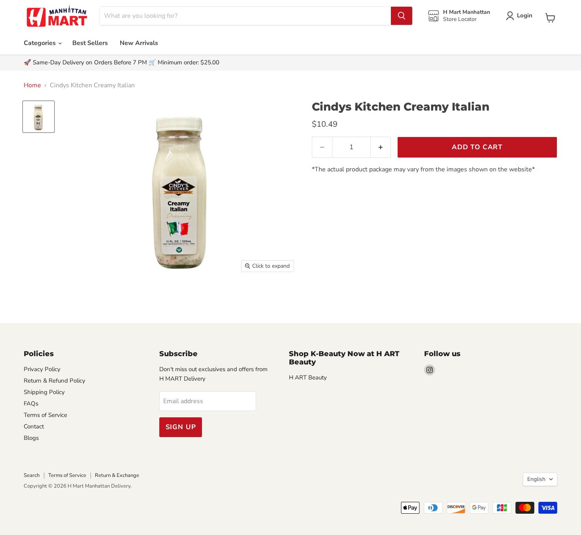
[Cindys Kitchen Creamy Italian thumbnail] (38, 116)
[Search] (401, 16)
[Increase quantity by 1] (381, 147)
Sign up (181, 427)
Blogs (31, 438)
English (536, 479)
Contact (34, 426)
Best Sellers (90, 43)
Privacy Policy (42, 369)
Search (32, 475)
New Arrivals (139, 43)
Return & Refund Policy (54, 381)
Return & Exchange (117, 475)
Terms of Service (45, 415)
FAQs (31, 403)
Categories (40, 43)
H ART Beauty (308, 377)
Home (32, 85)
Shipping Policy (44, 392)
